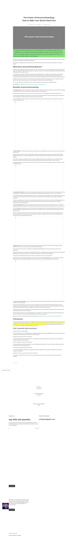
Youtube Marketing (46, 24)
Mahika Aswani (39, 24)
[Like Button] (63, 362)
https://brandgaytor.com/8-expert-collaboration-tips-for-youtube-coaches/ (32, 84)
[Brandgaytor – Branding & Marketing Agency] (17, 5)
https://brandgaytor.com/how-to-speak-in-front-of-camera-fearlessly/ (48, 316)
